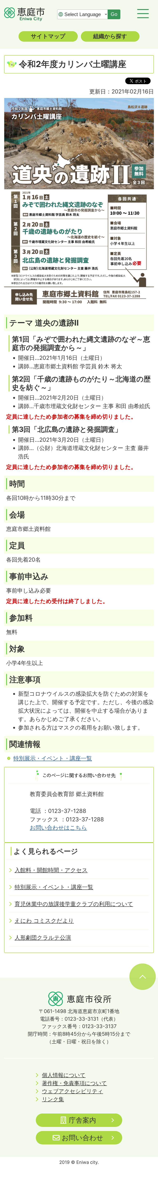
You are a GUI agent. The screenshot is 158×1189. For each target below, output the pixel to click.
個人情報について (64, 1075)
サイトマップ (48, 36)
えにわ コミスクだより (44, 920)
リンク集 (53, 1099)
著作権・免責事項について (74, 1083)
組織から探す (110, 36)
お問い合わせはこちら (58, 827)
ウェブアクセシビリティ (72, 1091)
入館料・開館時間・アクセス (51, 870)
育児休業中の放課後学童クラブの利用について (74, 904)
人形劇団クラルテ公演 (43, 937)
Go (114, 14)
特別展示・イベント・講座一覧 (52, 758)
